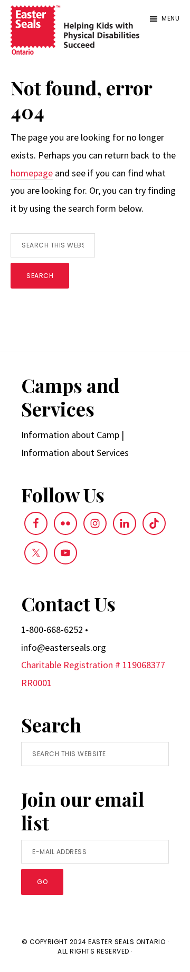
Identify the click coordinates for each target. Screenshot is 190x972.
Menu (170, 18)
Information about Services (75, 453)
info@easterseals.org (63, 647)
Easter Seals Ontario (126, 941)
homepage (32, 173)
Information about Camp (70, 435)
